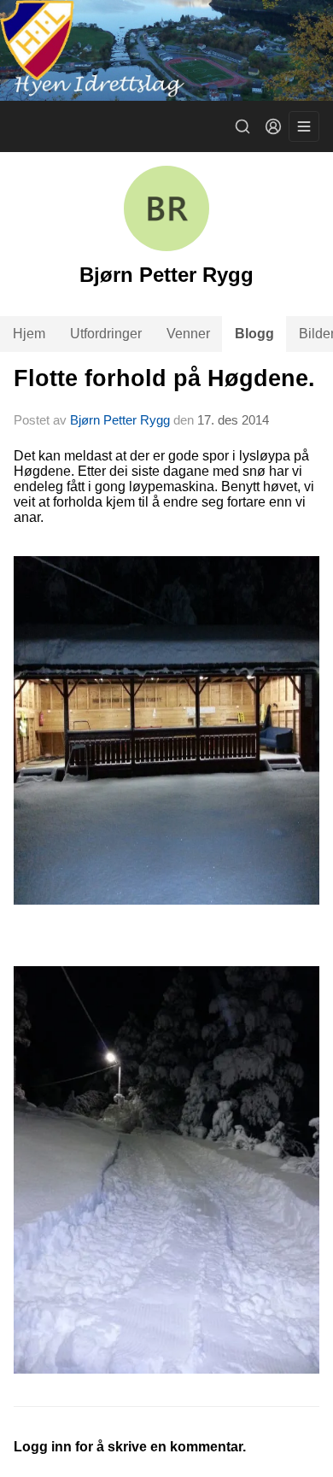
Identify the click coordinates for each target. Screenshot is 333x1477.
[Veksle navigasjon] (304, 126)
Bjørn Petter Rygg (120, 420)
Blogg (254, 333)
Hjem (29, 333)
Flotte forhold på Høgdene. (164, 378)
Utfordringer (106, 333)
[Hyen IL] (166, 50)
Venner (188, 333)
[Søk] (242, 126)
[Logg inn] (273, 126)
